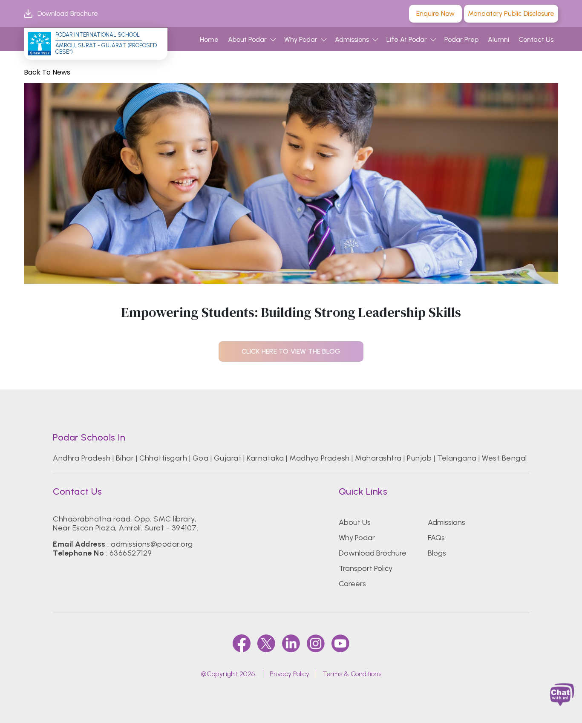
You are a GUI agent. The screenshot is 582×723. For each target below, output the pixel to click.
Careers (352, 583)
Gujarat (228, 458)
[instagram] (316, 643)
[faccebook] (242, 643)
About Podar (247, 39)
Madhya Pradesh (319, 458)
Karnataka (265, 458)
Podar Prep (461, 39)
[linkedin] (291, 643)
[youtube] (340, 643)
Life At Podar (406, 39)
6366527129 (130, 553)
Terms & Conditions (352, 674)
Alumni (498, 39)
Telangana (457, 458)
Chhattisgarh (163, 458)
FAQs (436, 537)
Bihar (125, 458)
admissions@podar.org (152, 544)
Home (209, 39)
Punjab (419, 458)
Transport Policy (365, 568)
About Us (355, 522)
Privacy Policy (289, 674)
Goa (200, 458)
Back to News (47, 72)
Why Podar (300, 39)
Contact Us (536, 39)
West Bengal (504, 458)
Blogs (437, 553)
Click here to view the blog (291, 351)
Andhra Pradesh (81, 458)
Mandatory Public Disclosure (511, 13)
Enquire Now (435, 13)
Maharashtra (378, 458)
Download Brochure (67, 13)
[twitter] (266, 643)
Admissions (352, 39)
